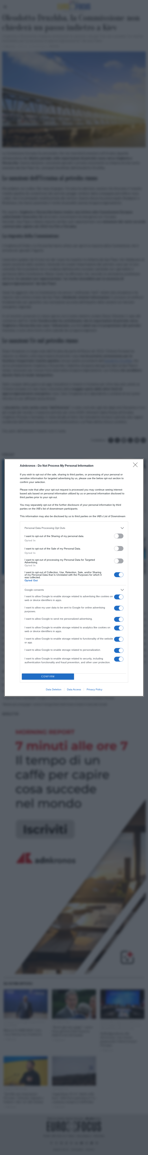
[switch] (118, 536)
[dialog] (74, 577)
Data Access (74, 689)
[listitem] (74, 528)
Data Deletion (53, 689)
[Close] (136, 466)
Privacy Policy (94, 689)
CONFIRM (48, 676)
